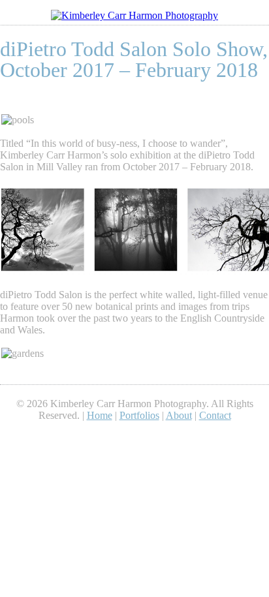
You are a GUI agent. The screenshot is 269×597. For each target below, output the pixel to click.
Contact (215, 415)
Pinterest (126, 434)
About (179, 415)
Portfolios (139, 415)
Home (99, 415)
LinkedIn (109, 434)
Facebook (143, 434)
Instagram (160, 434)
